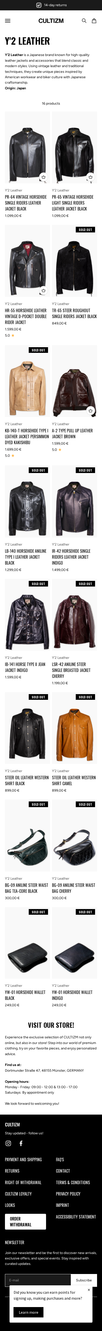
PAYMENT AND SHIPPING (23, 1159)
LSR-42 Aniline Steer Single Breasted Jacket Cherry (71, 670)
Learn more (28, 1312)
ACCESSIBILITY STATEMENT (76, 1217)
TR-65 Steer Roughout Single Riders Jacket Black (74, 313)
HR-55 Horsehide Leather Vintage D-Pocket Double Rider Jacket (26, 316)
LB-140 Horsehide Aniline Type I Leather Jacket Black (25, 557)
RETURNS (12, 1171)
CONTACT (63, 1171)
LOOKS (10, 1205)
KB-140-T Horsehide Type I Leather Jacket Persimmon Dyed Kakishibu (27, 436)
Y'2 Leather (13, 190)
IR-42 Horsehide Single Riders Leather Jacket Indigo (71, 557)
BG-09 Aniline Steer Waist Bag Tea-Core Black (26, 888)
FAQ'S (60, 1159)
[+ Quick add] (43, 176)
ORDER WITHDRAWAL (20, 1222)
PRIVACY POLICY (68, 1194)
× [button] (89, 1290)
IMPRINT (62, 1205)
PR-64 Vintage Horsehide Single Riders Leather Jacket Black (26, 203)
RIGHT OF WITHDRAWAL (23, 1182)
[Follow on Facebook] (21, 1143)
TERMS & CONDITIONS (73, 1182)
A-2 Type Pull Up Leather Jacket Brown (72, 433)
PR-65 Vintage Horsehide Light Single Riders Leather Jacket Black (72, 203)
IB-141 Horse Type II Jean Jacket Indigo (25, 667)
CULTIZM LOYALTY (18, 1194)
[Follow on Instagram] (8, 1143)
